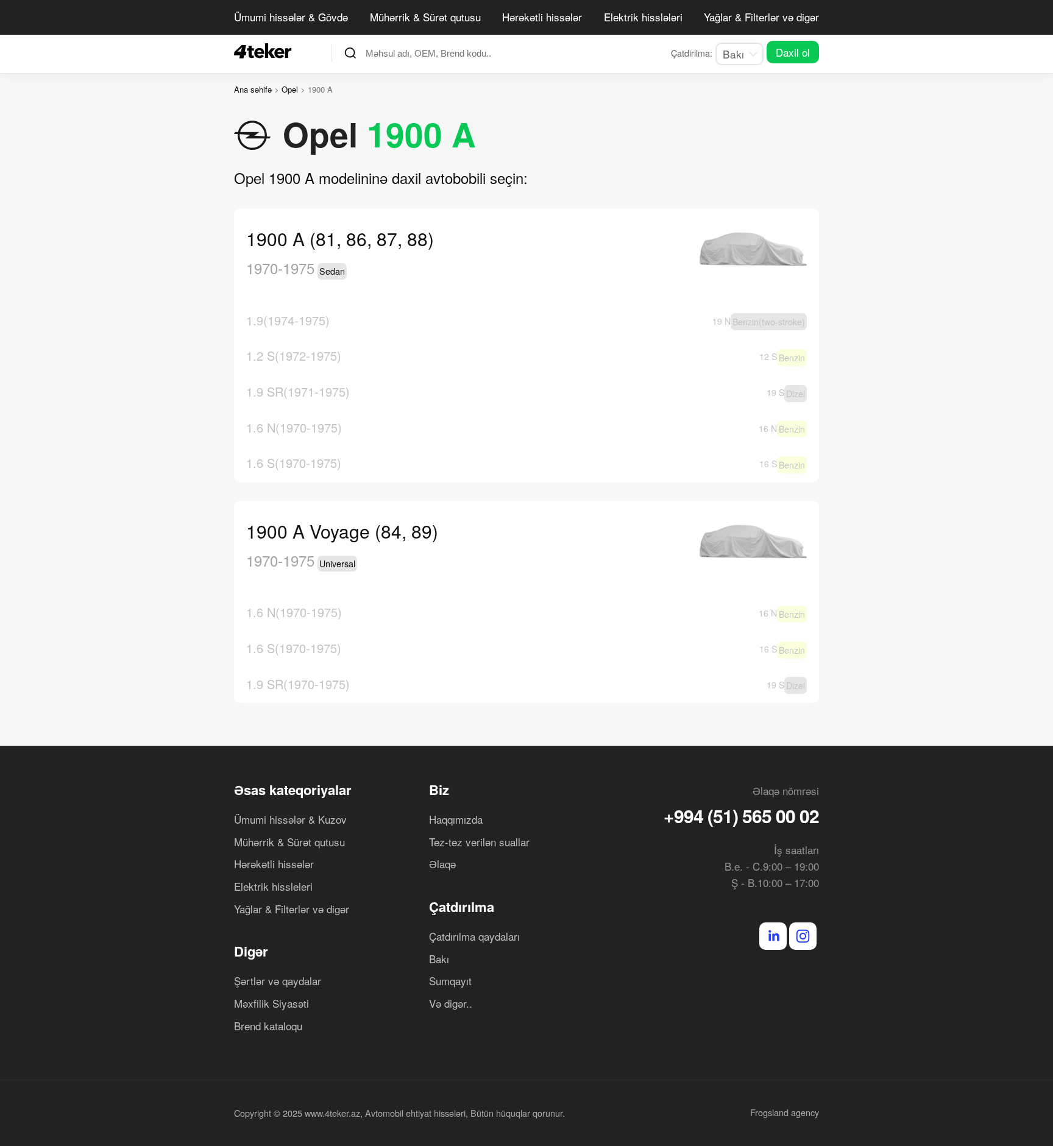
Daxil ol (793, 52)
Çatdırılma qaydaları (474, 936)
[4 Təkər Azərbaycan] (266, 50)
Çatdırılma (461, 906)
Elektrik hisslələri (643, 16)
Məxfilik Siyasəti (271, 1003)
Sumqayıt (450, 980)
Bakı (439, 958)
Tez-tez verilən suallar (479, 841)
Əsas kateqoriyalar (293, 789)
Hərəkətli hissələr (542, 16)
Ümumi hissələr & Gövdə (291, 16)
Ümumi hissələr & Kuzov (290, 819)
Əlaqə (442, 863)
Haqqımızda (456, 819)
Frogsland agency (784, 1112)
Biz (439, 789)
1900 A (421, 134)
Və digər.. (450, 1003)
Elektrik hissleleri (273, 886)
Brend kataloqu (268, 1025)
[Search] (350, 53)
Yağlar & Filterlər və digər (761, 16)
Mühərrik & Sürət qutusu (425, 16)
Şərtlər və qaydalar (277, 980)
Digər (251, 951)
